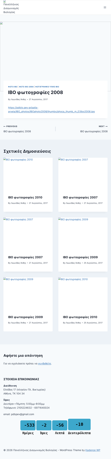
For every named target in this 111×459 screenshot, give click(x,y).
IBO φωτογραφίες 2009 (80, 257)
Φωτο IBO (12, 87)
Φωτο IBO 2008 (26, 87)
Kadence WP (92, 450)
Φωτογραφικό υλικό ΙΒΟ (47, 87)
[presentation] (28, 174)
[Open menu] (105, 7)
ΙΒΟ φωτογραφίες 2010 (25, 197)
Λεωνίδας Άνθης (18, 99)
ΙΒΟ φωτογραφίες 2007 (80, 197)
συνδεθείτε (44, 363)
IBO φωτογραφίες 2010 (80, 317)
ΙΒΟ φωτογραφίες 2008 (17, 129)
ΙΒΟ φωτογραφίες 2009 (25, 317)
